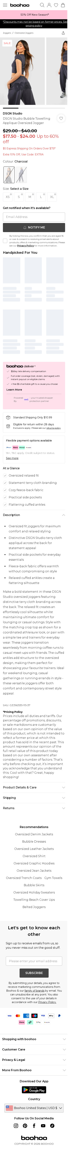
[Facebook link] (32, 1134)
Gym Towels (52, 882)
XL (52, 194)
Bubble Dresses (33, 846)
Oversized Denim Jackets (33, 838)
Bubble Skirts (32, 889)
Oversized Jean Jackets (32, 875)
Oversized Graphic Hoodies (32, 867)
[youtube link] (42, 1134)
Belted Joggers (32, 911)
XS (8, 194)
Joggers (7, 32)
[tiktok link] (51, 1134)
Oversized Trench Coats (22, 882)
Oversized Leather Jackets (32, 853)
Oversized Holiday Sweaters (32, 897)
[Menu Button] (5, 5)
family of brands (36, 999)
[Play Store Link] (32, 1098)
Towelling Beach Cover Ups (32, 904)
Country (33, 1108)
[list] (32, 15)
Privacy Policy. (46, 1011)
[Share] (60, 33)
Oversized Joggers (24, 32)
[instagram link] (14, 1134)
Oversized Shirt (32, 860)
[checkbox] (5, 240)
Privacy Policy (32, 243)
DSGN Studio (12, 111)
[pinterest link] (23, 1134)
